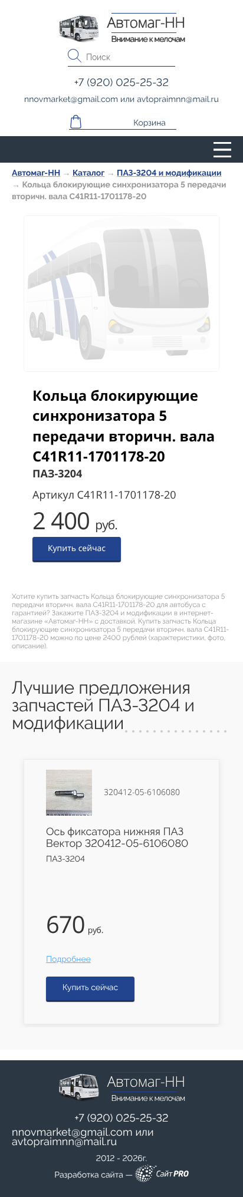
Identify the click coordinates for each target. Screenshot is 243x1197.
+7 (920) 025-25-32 (121, 1118)
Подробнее (68, 959)
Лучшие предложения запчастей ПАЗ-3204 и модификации (103, 706)
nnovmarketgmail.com (72, 1132)
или (83, 1137)
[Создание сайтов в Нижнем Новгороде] (162, 1175)
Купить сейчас (77, 548)
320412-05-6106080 (142, 792)
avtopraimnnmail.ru (64, 1142)
